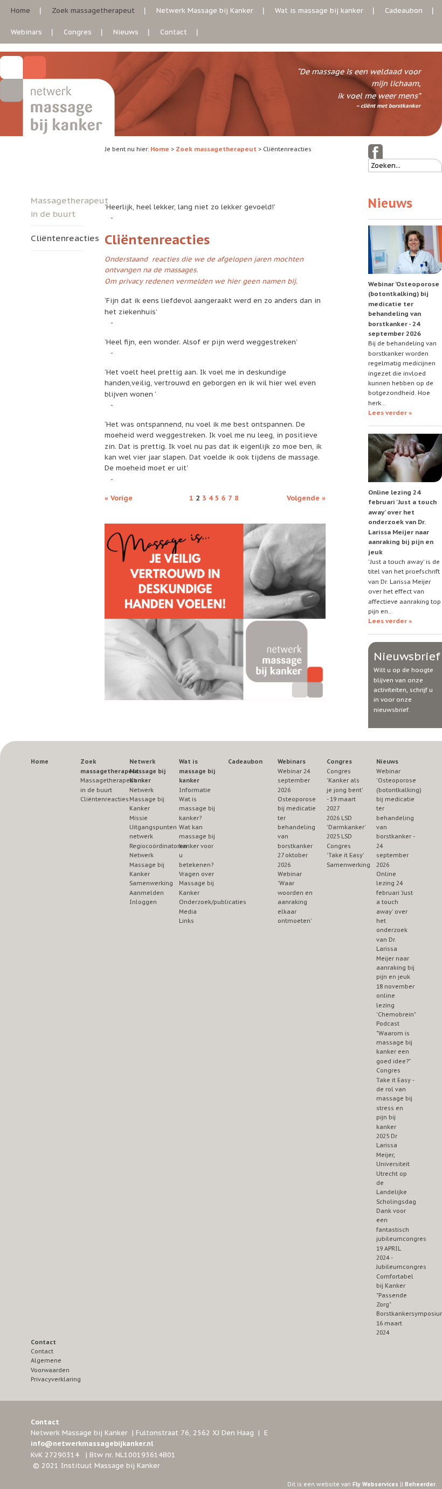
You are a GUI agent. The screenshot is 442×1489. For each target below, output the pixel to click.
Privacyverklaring (56, 1379)
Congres (78, 32)
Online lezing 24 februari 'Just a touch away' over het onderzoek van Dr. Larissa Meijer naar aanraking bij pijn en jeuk (402, 522)
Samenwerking (151, 883)
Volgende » (306, 498)
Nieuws (126, 32)
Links (186, 921)
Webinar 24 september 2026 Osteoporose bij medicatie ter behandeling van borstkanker (297, 808)
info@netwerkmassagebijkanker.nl (92, 1443)
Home (20, 10)
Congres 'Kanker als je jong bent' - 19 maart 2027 (345, 790)
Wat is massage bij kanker (319, 10)
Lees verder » (390, 412)
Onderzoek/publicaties (212, 902)
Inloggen (143, 902)
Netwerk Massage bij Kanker (204, 10)
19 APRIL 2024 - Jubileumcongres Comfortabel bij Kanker (401, 1267)
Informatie (195, 790)
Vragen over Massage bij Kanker (196, 883)
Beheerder (420, 1484)
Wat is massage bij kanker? (197, 808)
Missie (138, 818)
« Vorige (119, 498)
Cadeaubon (404, 10)
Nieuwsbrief (407, 656)
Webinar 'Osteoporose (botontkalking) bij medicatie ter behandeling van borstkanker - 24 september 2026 (399, 818)
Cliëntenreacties (65, 237)
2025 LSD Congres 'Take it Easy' (345, 845)
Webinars (26, 32)
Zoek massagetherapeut (93, 10)
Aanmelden (146, 893)
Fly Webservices (375, 1484)
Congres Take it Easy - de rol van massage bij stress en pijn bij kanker (395, 1098)
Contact (173, 32)
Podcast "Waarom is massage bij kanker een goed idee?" (394, 1042)
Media (188, 911)
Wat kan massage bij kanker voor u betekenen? (197, 846)
